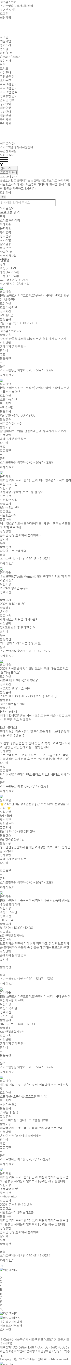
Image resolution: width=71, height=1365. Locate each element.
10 (2, 1309)
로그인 (4, 14)
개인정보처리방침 (11, 1322)
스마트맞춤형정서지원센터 (16, 6)
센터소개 (5, 45)
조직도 (4, 69)
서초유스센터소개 (11, 1326)
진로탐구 (5, 236)
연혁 (3, 65)
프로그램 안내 (8, 84)
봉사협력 (5, 232)
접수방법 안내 (8, 96)
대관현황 (5, 108)
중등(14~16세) (9, 272)
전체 (3, 217)
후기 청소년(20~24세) (15, 280)
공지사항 (5, 120)
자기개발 (5, 240)
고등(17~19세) (9, 276)
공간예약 (5, 104)
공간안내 (5, 112)
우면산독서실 (8, 10)
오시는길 (5, 80)
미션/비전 (6, 53)
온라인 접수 (7, 100)
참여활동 (5, 244)
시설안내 (5, 73)
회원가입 (5, 18)
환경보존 (5, 248)
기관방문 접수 (8, 76)
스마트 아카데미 (10, 220)
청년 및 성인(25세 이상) (15, 284)
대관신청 (5, 116)
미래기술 (5, 224)
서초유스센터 (8, 2)
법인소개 (5, 61)
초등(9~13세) (9, 268)
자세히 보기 (7, 375)
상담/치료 (8, 254)
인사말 (4, 49)
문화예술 (5, 228)
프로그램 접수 (8, 92)
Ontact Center (10, 57)
